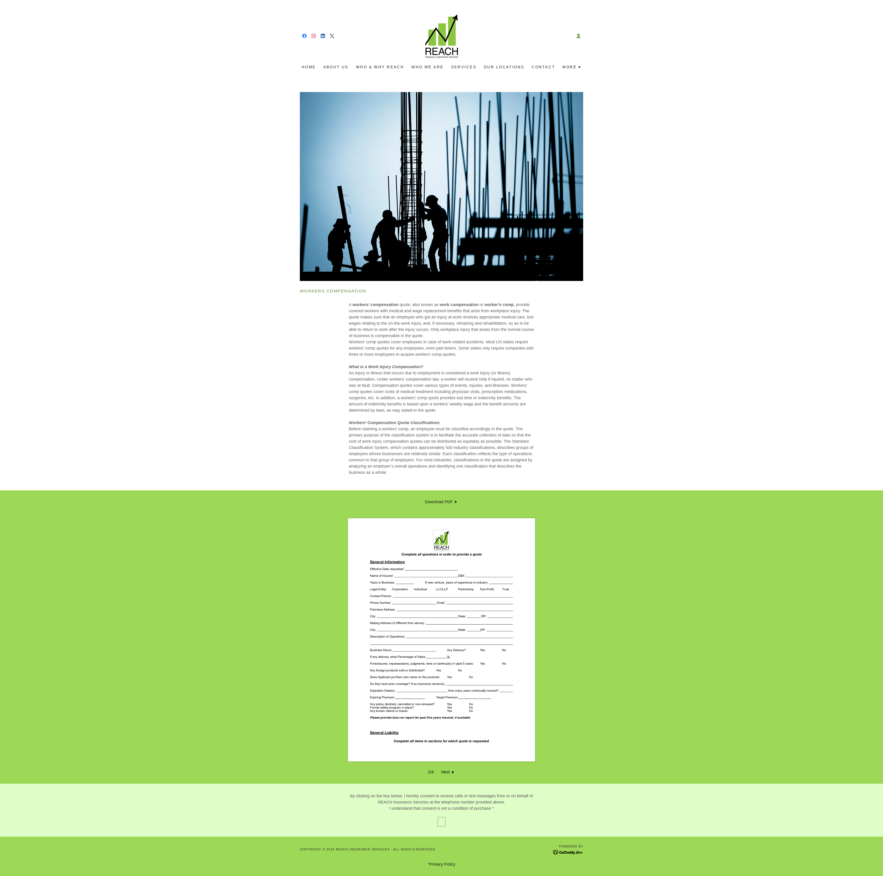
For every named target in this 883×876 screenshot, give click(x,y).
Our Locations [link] (504, 67)
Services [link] (463, 67)
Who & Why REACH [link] (380, 67)
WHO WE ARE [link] (427, 67)
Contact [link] (543, 67)
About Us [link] (336, 67)
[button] (578, 35)
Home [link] (309, 67)
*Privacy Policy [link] (441, 864)
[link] (304, 35)
